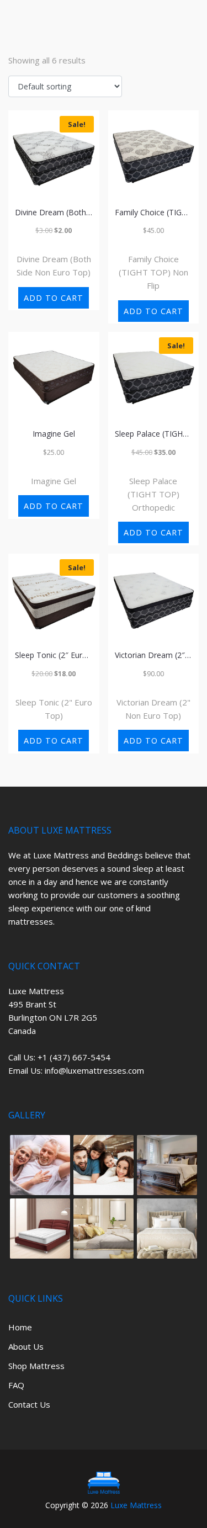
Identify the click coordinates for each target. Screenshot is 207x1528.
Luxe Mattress (136, 1505)
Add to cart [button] (53, 298)
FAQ (16, 1385)
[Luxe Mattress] (103, 1482)
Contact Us (29, 1404)
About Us (26, 1346)
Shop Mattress (36, 1365)
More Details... (53, 245)
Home (20, 1327)
